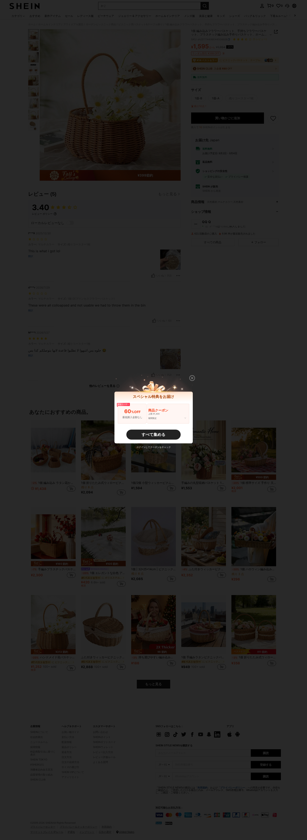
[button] (192, 378)
